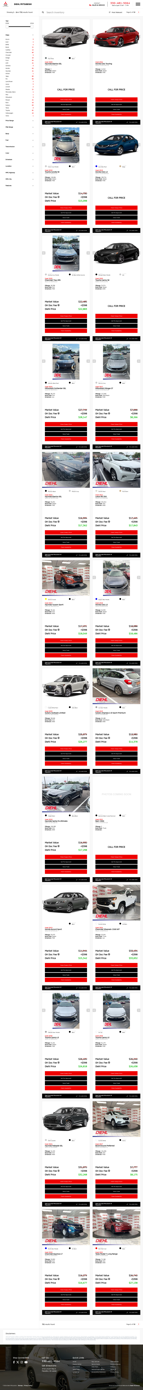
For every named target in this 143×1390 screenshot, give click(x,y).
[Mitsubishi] (5, 4)
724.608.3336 (82, 122)
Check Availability (66, 114)
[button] (88, 36)
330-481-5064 (120, 3)
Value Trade (66, 109)
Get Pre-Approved (66, 104)
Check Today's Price (66, 99)
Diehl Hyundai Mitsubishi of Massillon (53, 122)
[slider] (7, 26)
